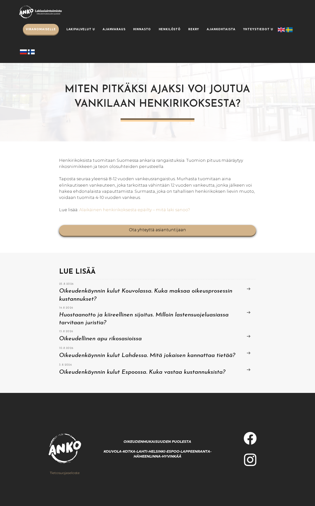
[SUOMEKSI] (31, 52)
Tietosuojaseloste (65, 473)
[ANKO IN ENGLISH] (282, 30)
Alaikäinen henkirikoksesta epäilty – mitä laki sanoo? (134, 209)
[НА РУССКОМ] (24, 52)
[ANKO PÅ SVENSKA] (290, 30)
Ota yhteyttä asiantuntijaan (157, 229)
